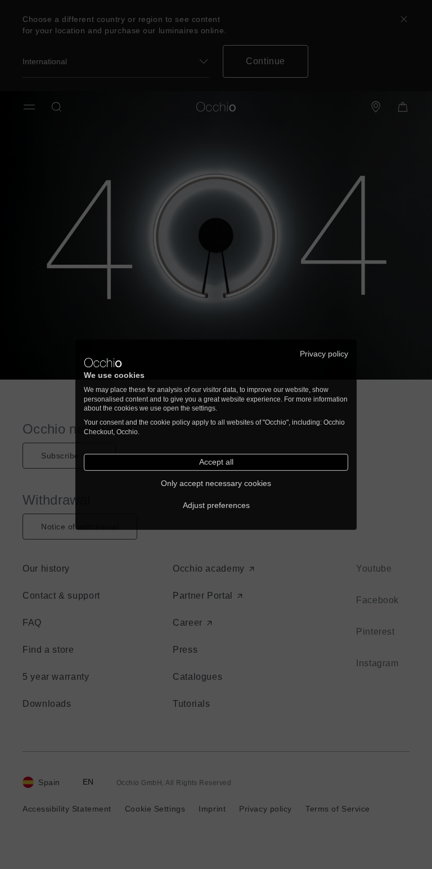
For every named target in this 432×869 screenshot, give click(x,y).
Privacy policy (324, 353)
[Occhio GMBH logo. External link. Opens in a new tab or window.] (103, 363)
